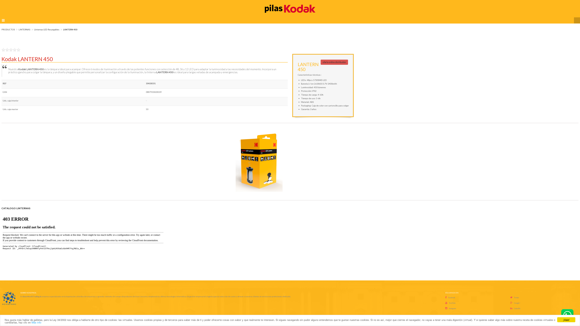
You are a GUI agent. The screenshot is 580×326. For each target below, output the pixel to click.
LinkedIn (517, 305)
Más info (36, 322)
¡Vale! (566, 320)
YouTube (452, 300)
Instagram (452, 305)
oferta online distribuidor (334, 59)
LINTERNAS (24, 26)
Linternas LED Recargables (46, 26)
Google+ (517, 300)
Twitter (516, 295)
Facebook (451, 295)
